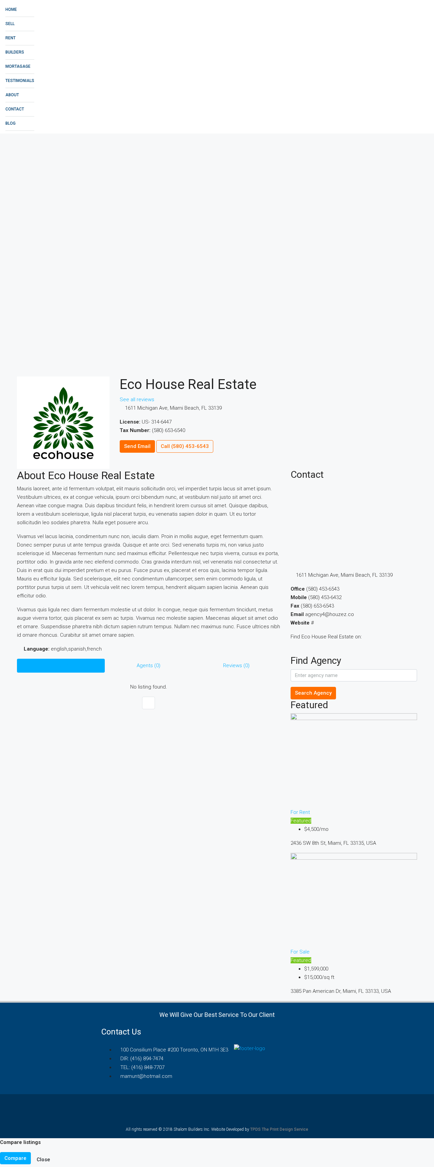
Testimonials (19, 80)
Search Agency (313, 693)
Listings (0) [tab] (60, 665)
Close (43, 1159)
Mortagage (18, 66)
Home (11, 9)
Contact (14, 109)
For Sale (300, 952)
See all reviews (137, 399)
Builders (14, 52)
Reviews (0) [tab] (236, 665)
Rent (10, 38)
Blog (10, 123)
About (12, 95)
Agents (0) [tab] (148, 665)
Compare (15, 1158)
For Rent (300, 812)
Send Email (137, 446)
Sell (10, 23)
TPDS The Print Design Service (279, 1129)
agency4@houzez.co (329, 614)
